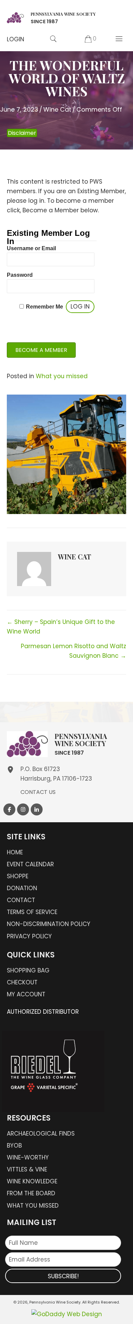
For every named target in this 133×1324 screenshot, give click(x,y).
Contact (21, 900)
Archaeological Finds (41, 1133)
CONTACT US (38, 792)
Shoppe (17, 876)
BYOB (14, 1145)
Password (20, 275)
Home (15, 852)
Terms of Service (32, 912)
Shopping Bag (28, 970)
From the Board (31, 1193)
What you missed (62, 376)
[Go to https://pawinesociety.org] (51, 17)
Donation (22, 888)
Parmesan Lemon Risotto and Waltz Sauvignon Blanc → (73, 651)
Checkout (22, 982)
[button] (15, 39)
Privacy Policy (29, 936)
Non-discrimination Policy (48, 924)
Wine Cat (57, 109)
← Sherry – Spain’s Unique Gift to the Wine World (61, 627)
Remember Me (44, 307)
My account (26, 994)
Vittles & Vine (27, 1169)
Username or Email (31, 248)
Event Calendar (30, 864)
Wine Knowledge (32, 1181)
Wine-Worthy (28, 1157)
